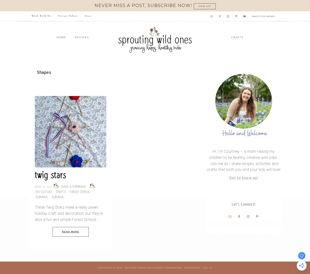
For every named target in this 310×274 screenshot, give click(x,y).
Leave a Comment (73, 187)
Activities (44, 192)
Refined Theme (136, 268)
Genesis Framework (167, 268)
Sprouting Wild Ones (155, 40)
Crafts (61, 192)
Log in (207, 268)
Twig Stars (50, 175)
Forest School (80, 192)
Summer (42, 197)
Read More (70, 231)
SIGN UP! (204, 6)
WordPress (192, 268)
